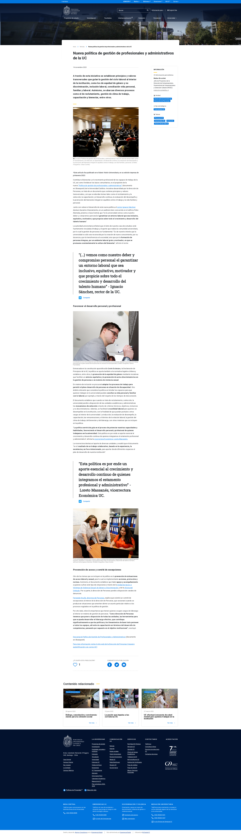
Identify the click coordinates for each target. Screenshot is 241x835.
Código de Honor (97, 765)
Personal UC (159, 118)
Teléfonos (148, 744)
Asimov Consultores (81, 832)
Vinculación (95, 757)
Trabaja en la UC (132, 757)
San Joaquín (67, 765)
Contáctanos (151, 739)
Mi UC (167, 1)
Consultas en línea (150, 746)
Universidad (95, 759)
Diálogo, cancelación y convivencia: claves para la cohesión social (81, 716)
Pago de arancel (132, 768)
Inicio (74, 46)
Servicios (131, 739)
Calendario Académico (98, 778)
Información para (158, 10)
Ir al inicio (65, 1)
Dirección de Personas (162, 101)
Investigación (96, 746)
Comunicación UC (116, 740)
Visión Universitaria (161, 123)
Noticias (82, 46)
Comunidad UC (159, 109)
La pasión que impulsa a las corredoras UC (117, 716)
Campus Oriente (68, 762)
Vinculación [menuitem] (157, 18)
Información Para (97, 776)
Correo (176, 1)
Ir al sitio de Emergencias (103, 818)
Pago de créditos (132, 765)
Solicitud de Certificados (134, 762)
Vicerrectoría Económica (162, 98)
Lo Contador (67, 768)
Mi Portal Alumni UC (133, 759)
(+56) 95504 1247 (159, 818)
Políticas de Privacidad (73, 790)
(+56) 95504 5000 (101, 815)
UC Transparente (97, 770)
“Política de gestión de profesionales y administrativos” (100, 186)
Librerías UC (131, 749)
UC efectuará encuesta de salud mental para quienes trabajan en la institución (159, 717)
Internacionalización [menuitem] (124, 18)
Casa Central (67, 759)
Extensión (95, 754)
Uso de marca (114, 768)
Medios (137, 1)
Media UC (112, 759)
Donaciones (157, 1)
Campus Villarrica (68, 770)
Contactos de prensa (151, 754)
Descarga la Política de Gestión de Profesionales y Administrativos (99, 637)
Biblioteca (146, 1)
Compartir (86, 298)
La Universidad (98, 739)
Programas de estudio (98, 744)
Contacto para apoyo (131, 815)
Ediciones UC (96, 762)
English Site (172, 10)
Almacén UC (131, 746)
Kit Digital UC (146, 832)
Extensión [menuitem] (142, 18)
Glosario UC (113, 765)
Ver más (93, 723)
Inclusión (170, 121)
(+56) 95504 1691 (159, 815)
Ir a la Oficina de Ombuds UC (163, 821)
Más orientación (130, 818)
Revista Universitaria (116, 757)
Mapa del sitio (90, 790)
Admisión (126, 1)
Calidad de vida (150, 692)
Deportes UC (110, 692)
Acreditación (172, 739)
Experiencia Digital (97, 832)
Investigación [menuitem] (92, 18)
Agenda (112, 748)
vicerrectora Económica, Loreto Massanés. (111, 439)
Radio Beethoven (115, 762)
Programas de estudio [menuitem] (72, 18)
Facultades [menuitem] (108, 18)
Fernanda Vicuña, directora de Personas (88, 598)
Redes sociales (114, 751)
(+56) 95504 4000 (71, 813)
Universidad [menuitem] (172, 18)
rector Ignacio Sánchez (126, 207)
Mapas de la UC (96, 781)
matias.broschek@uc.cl (161, 90)
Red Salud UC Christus (134, 744)
